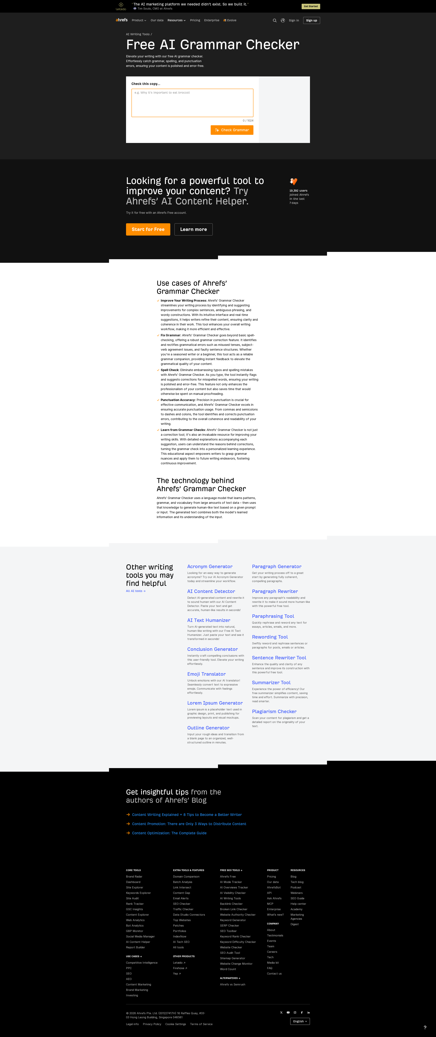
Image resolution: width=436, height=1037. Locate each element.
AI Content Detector (211, 591)
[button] (275, 20)
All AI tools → (135, 590)
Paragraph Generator (276, 566)
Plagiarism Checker (274, 711)
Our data (157, 20)
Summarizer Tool (271, 682)
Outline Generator (208, 727)
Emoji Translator (206, 674)
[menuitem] (141, 21)
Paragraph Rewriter (275, 591)
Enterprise (211, 20)
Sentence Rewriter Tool (279, 657)
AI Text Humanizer (208, 620)
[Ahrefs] (124, 20)
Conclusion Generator (212, 649)
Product (137, 20)
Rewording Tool (270, 637)
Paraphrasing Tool (273, 616)
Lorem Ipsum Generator (215, 703)
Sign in (294, 20)
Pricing (195, 20)
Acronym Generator (209, 566)
